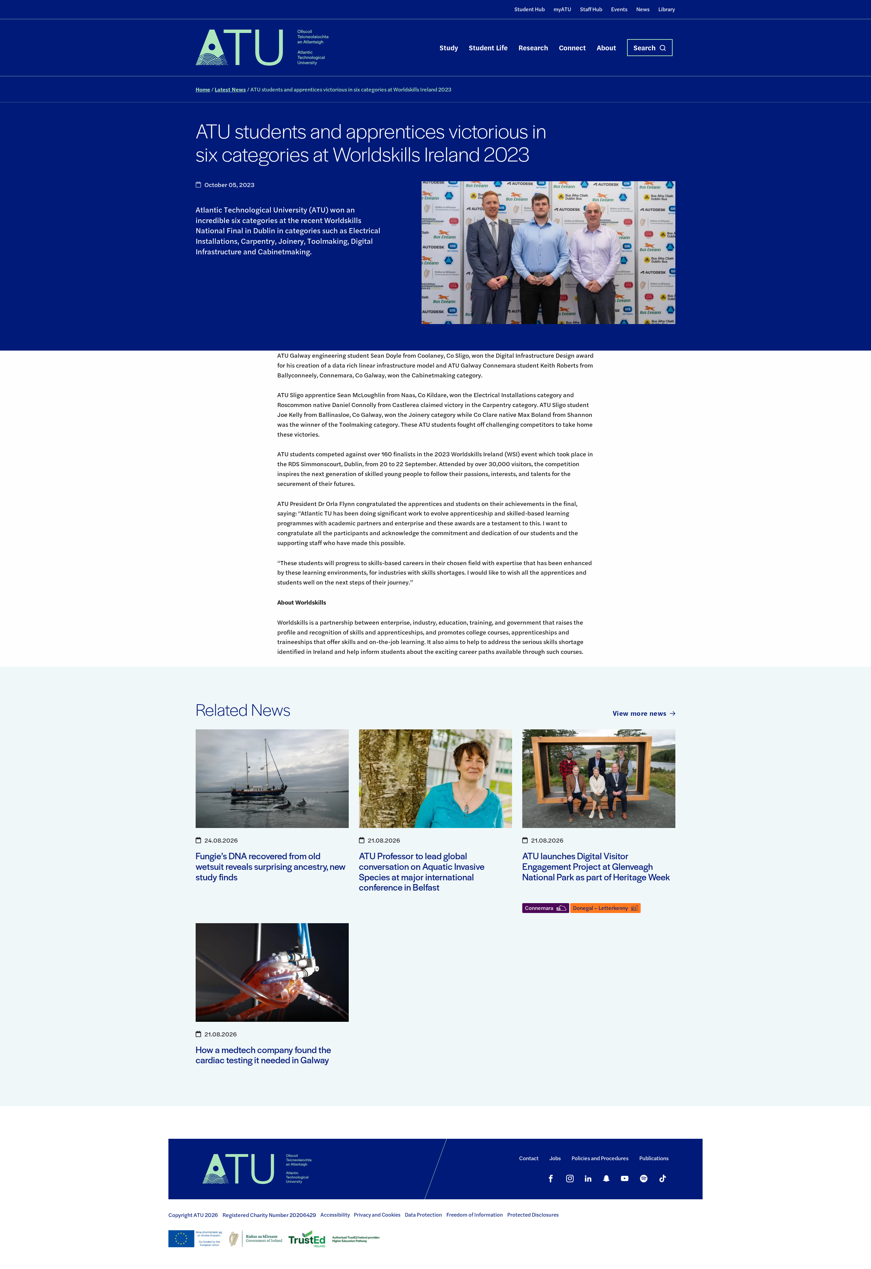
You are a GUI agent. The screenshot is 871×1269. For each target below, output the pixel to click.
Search (645, 47)
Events (619, 9)
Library (666, 9)
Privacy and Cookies (377, 1214)
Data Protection (423, 1214)
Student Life (488, 47)
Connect (572, 47)
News (643, 9)
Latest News (230, 89)
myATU (562, 9)
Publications (654, 1158)
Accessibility (335, 1214)
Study (449, 47)
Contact (529, 1158)
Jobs (555, 1158)
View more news (640, 713)
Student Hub (529, 9)
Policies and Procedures (600, 1158)
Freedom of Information (474, 1214)
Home (203, 89)
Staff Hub (591, 9)
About (606, 47)
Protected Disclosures (533, 1214)
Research (533, 47)
